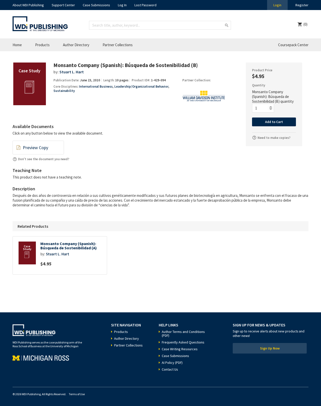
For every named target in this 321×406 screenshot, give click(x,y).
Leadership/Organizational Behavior (141, 86)
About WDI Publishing (28, 5)
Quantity (258, 85)
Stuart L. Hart (71, 71)
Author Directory (76, 44)
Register (301, 5)
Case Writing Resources (180, 349)
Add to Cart (274, 122)
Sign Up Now (270, 348)
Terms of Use (77, 394)
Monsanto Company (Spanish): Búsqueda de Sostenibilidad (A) (68, 246)
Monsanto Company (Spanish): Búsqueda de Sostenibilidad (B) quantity (273, 96)
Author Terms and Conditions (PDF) (183, 333)
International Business (96, 86)
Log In (122, 5)
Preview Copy (35, 147)
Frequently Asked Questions (183, 342)
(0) (305, 24)
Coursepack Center (293, 44)
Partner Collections (118, 44)
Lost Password (145, 5)
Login (277, 5)
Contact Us (170, 369)
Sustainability (64, 91)
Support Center (63, 5)
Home (17, 44)
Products (42, 44)
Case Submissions (96, 5)
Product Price (262, 70)
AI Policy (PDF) (172, 362)
